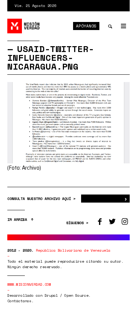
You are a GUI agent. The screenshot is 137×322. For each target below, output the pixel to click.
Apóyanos (86, 26)
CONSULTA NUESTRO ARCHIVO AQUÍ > (42, 198)
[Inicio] (23, 26)
